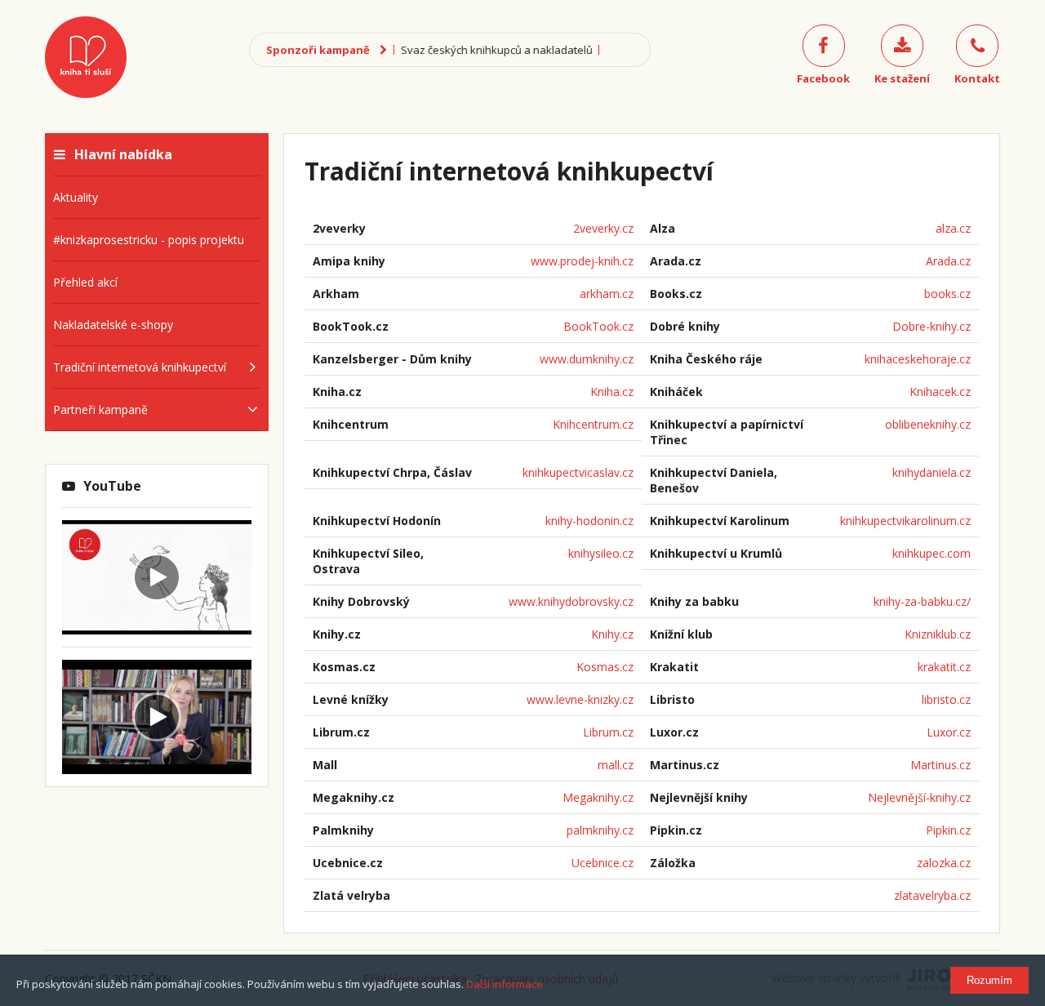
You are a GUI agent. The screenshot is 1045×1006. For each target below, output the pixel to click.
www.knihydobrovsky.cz (571, 601)
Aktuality (75, 197)
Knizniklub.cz (938, 634)
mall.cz (616, 764)
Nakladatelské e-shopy (113, 324)
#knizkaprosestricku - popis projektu (148, 239)
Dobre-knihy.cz (931, 326)
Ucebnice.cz (602, 862)
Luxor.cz (949, 732)
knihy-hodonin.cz (589, 520)
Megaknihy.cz (598, 797)
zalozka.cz (944, 862)
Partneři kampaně (100, 409)
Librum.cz (608, 732)
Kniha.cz (612, 391)
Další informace (504, 984)
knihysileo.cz (601, 553)
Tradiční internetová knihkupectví (139, 367)
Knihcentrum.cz (593, 424)
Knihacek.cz (940, 391)
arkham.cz (607, 293)
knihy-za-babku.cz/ (922, 601)
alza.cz (953, 228)
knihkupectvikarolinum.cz (905, 520)
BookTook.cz (598, 326)
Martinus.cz (940, 764)
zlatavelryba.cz (932, 895)
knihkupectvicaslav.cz (578, 472)
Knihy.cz (612, 634)
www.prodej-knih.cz (582, 261)
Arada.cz (948, 261)
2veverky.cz (603, 228)
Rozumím (989, 980)
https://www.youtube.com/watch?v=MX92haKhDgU (150, 675)
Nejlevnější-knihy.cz (919, 797)
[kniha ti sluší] (86, 57)
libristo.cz (946, 699)
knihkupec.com (931, 553)
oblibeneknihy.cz (928, 424)
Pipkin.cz (948, 830)
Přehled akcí (85, 282)
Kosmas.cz (605, 666)
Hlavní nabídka (123, 154)
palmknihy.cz (600, 830)
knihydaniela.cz (931, 472)
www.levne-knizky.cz (580, 699)
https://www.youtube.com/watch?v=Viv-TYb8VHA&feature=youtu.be (152, 535)
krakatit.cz (944, 666)
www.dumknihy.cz (587, 359)
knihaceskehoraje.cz (918, 359)
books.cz (947, 293)
